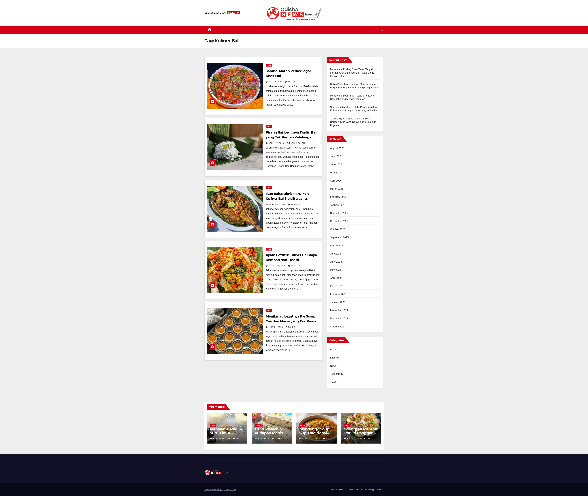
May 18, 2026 (276, 82)
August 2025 (337, 245)
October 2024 (337, 326)
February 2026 (338, 197)
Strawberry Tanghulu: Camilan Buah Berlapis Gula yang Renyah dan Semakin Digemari (353, 122)
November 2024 (339, 318)
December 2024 (339, 310)
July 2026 (335, 156)
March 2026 (336, 189)
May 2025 (335, 270)
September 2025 (339, 237)
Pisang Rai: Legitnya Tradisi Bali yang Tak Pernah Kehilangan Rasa (291, 137)
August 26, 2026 (356, 438)
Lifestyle (334, 357)
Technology (336, 374)
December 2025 (339, 213)
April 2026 (336, 180)
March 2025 (336, 286)
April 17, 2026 (277, 143)
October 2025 (337, 229)
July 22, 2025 (276, 327)
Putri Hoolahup (298, 143)
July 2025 (335, 253)
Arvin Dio (296, 204)
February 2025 (338, 294)
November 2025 (339, 221)
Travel (333, 382)
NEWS (359, 489)
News (333, 365)
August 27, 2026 (311, 438)
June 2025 (336, 261)
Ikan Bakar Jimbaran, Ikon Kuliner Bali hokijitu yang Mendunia (287, 199)
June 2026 (336, 164)
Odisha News (230, 489)
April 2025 (336, 278)
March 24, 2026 (277, 266)
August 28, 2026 (267, 438)
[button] (382, 30)
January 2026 (337, 205)
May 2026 (335, 172)
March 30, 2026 (277, 204)
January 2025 (337, 302)
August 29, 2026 (222, 438)
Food (269, 65)
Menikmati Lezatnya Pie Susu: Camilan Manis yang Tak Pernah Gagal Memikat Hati (292, 321)
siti (238, 438)
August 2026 (337, 148)
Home (334, 489)
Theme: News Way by (214, 489)
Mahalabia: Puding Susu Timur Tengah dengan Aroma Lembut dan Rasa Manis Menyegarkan (352, 72)
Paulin (291, 82)
